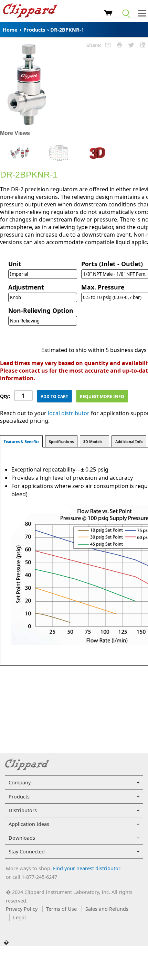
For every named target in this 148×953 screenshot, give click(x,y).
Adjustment (26, 287)
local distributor (68, 413)
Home (10, 29)
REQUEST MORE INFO (102, 396)
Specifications (61, 441)
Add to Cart (54, 396)
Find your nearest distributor (86, 868)
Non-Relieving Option (40, 310)
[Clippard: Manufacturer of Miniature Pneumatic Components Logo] (30, 11)
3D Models (92, 441)
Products (34, 29)
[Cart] (108, 14)
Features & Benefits (21, 441)
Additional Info (129, 441)
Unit (14, 264)
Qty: (5, 396)
